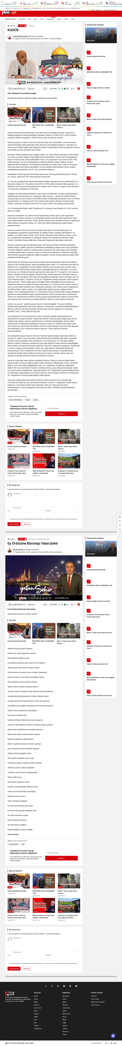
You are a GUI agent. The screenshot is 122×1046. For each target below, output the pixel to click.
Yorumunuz (17, 493)
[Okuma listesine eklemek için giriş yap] (78, 88)
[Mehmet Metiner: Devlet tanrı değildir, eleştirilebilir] (44, 464)
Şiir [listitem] (23, 844)
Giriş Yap (27, 524)
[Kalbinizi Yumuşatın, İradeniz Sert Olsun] (101, 129)
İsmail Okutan (18, 550)
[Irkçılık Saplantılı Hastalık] (19, 118)
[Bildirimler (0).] (120, 529)
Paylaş (115, 1043)
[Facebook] (45, 986)
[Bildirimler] (46, 22)
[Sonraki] (2, 4)
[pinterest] (70, 986)
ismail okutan (13, 834)
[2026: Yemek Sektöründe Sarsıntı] (101, 177)
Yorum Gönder (14, 524)
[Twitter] (52, 986)
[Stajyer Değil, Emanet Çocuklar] (101, 82)
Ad (9, 510)
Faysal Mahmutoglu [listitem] (15, 400)
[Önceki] (2, 2)
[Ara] (32, 22)
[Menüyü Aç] (14, 13)
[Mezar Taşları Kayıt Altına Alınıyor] (68, 118)
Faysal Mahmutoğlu (20, 36)
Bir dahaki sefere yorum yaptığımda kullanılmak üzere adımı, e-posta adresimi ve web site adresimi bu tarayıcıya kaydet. (43, 519)
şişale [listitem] (35, 400)
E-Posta (48, 510)
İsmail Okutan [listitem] (13, 844)
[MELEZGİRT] (101, 35)
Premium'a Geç (16, 21)
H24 (26, 21)
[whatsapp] (76, 986)
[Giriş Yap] (41, 22)
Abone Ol (61, 414)
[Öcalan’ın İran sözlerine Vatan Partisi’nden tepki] (19, 464)
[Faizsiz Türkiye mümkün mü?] (101, 145)
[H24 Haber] (5, 12)
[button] (37, 22)
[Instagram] (58, 986)
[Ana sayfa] (7, 17)
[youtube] (64, 986)
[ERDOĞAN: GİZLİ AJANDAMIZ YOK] (43, 118)
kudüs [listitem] (27, 400)
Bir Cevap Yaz (14, 485)
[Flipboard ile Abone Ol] (31, 88)
